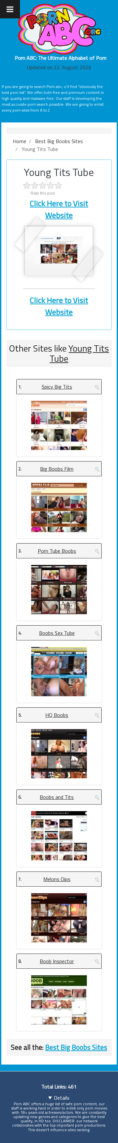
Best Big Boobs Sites (76, 1047)
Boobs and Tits (57, 797)
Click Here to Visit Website (59, 209)
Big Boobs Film (56, 469)
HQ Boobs (56, 715)
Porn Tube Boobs (57, 551)
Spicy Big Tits (57, 387)
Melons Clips (56, 879)
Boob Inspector (57, 961)
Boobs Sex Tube (57, 633)
